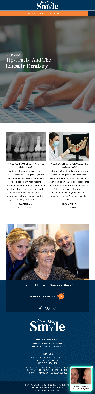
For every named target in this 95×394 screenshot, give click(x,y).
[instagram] (55, 308)
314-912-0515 (55, 343)
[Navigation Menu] (91, 13)
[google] (40, 308)
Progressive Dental (58, 385)
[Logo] (47, 5)
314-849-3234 (58, 346)
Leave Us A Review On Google (47, 387)
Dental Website (34, 385)
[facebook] (47, 308)
